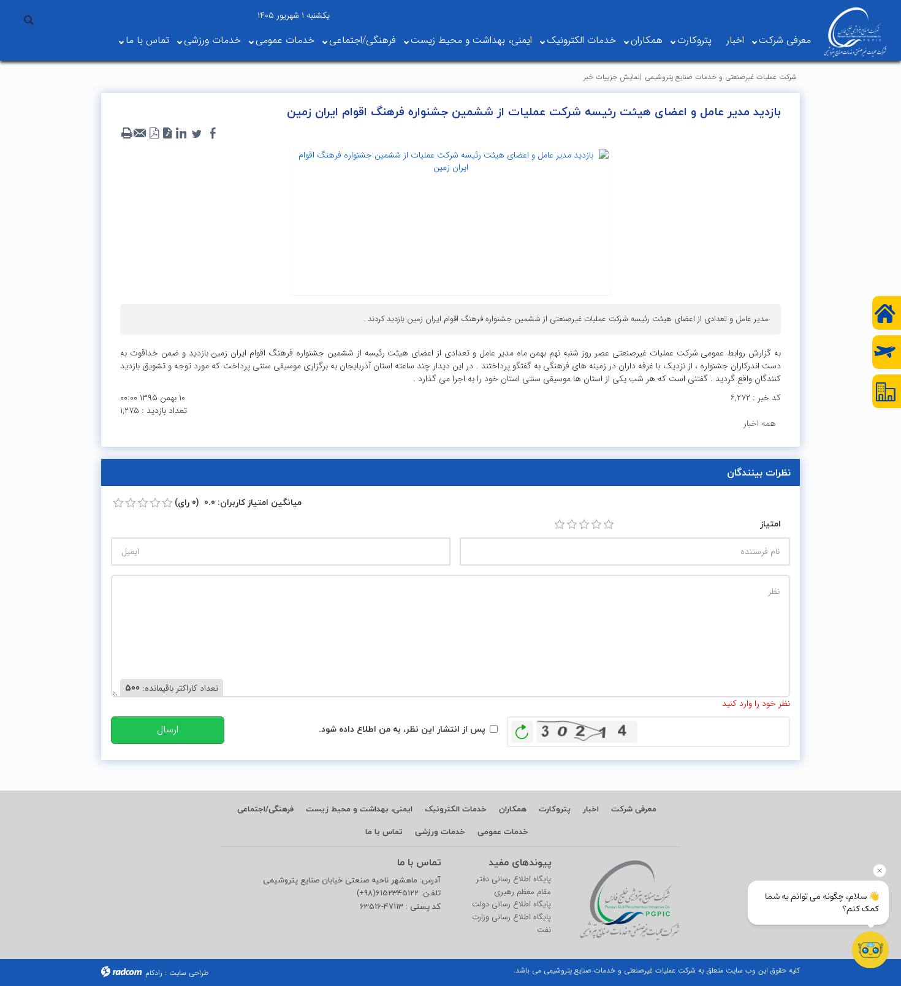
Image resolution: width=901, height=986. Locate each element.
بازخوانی (522, 728)
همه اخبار (759, 423)
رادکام (153, 973)
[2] (571, 524)
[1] (559, 524)
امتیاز (770, 523)
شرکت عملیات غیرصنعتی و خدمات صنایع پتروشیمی (721, 77)
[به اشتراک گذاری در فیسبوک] (212, 133)
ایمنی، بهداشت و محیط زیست (471, 40)
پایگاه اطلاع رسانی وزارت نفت (511, 923)
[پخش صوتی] (167, 133)
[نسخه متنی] (126, 133)
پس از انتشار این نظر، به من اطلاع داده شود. (402, 728)
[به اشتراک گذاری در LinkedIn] (180, 133)
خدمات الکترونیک (581, 40)
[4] (596, 524)
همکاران (647, 40)
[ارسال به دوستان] (140, 133)
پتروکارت (694, 40)
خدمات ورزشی (212, 40)
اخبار (735, 40)
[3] (584, 524)
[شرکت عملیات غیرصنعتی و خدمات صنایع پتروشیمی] (855, 32)
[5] (608, 524)
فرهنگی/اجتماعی (362, 40)
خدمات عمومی (285, 40)
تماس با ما (147, 40)
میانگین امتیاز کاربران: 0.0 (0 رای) (238, 502)
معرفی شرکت (785, 40)
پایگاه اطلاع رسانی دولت (511, 904)
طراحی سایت (188, 973)
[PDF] (153, 133)
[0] (118, 503)
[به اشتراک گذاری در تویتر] (196, 133)
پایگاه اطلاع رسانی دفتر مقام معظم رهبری (513, 885)
